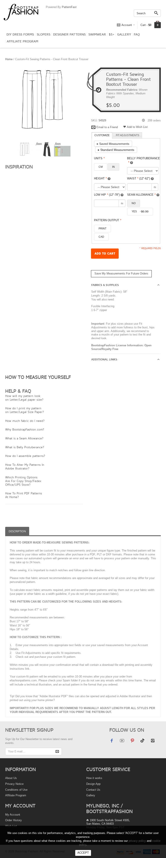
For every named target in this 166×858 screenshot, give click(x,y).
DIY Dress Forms (20, 34)
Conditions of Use (16, 789)
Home (9, 59)
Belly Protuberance (143, 160)
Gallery (124, 34)
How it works (94, 778)
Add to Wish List (137, 127)
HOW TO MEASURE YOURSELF (38, 377)
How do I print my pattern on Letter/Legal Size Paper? (24, 410)
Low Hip (107, 194)
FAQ (137, 34)
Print (102, 228)
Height (100, 178)
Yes (140, 211)
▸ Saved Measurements (113, 143)
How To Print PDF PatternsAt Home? (23, 495)
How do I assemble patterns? (25, 456)
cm (101, 166)
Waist (138, 178)
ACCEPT (83, 852)
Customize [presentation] (102, 135)
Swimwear (97, 34)
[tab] (102, 135)
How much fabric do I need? (25, 421)
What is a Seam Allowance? (24, 438)
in (113, 166)
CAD (101, 236)
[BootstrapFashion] (21, 11)
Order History (13, 820)
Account (127, 25)
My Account (12, 814)
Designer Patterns (69, 34)
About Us (11, 778)
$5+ (111, 34)
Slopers (43, 34)
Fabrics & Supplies (105, 285)
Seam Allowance (141, 194)
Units (99, 158)
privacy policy (137, 840)
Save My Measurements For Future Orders (121, 273)
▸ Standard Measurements (116, 150)
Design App (93, 783)
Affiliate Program (22, 41)
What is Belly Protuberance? (24, 447)
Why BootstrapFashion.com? (24, 429)
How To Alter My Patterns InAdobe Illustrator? (24, 466)
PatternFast (69, 7)
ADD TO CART (104, 253)
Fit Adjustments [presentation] (127, 135)
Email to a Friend (107, 127)
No (134, 203)
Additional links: (104, 359)
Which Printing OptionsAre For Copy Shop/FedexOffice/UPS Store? (23, 480)
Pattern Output (107, 220)
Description (17, 531)
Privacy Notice (14, 783)
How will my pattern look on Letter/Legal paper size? (24, 397)
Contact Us (93, 789)
